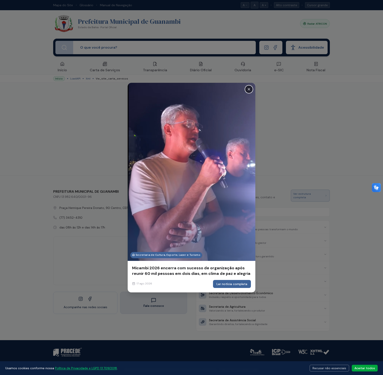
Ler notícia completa (232, 284)
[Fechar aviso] (249, 89)
